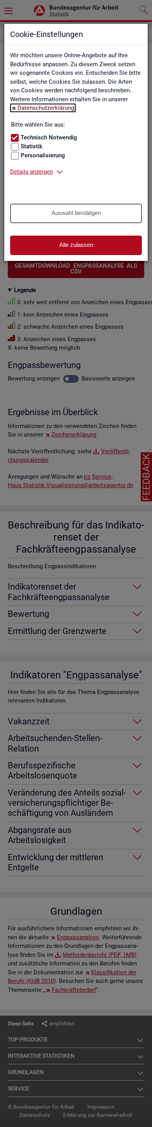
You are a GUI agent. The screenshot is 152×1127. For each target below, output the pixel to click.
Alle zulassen (76, 244)
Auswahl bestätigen (76, 213)
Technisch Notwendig (49, 137)
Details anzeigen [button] (31, 171)
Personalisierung (43, 155)
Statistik (31, 146)
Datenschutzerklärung (46, 107)
